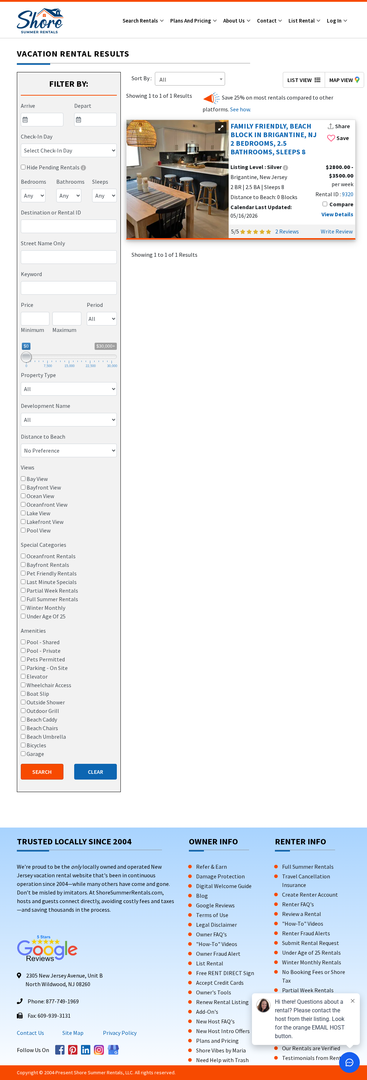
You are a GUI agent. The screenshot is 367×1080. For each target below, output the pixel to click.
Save (343, 137)
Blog (202, 895)
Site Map (73, 1032)
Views (27, 467)
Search (42, 771)
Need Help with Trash (222, 1060)
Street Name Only (43, 243)
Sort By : (143, 78)
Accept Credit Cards (220, 982)
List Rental (302, 20)
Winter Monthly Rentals (311, 962)
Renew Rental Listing (222, 1002)
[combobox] (69, 226)
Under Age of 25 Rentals (311, 952)
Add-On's (207, 1011)
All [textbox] (162, 79)
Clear (95, 771)
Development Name (45, 405)
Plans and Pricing (191, 20)
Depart (82, 105)
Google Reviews (215, 905)
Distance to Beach (43, 436)
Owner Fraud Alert (218, 953)
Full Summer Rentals (308, 866)
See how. (240, 109)
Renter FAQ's (298, 904)
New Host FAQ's (215, 1021)
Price (27, 304)
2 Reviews (287, 231)
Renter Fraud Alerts (306, 933)
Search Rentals (141, 20)
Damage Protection (220, 876)
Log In (335, 20)
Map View (341, 79)
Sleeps (100, 181)
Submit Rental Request (310, 942)
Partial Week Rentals (308, 990)
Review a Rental (301, 913)
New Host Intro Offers (223, 1031)
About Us (234, 20)
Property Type (38, 375)
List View (300, 79)
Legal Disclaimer (216, 924)
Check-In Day (36, 136)
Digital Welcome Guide (224, 885)
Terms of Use (212, 915)
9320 (347, 194)
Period (95, 304)
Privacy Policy (119, 1032)
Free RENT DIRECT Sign (225, 973)
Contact (267, 20)
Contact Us (30, 1032)
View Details (337, 214)
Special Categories (43, 544)
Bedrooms (33, 181)
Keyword (31, 274)
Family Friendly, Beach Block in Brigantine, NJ (273, 138)
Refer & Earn (211, 866)
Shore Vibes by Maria (221, 1050)
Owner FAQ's (211, 934)
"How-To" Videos (216, 944)
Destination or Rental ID (51, 212)
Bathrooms (70, 181)
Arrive (28, 105)
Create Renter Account (310, 894)
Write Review (337, 231)
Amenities (33, 630)
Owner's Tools (213, 992)
